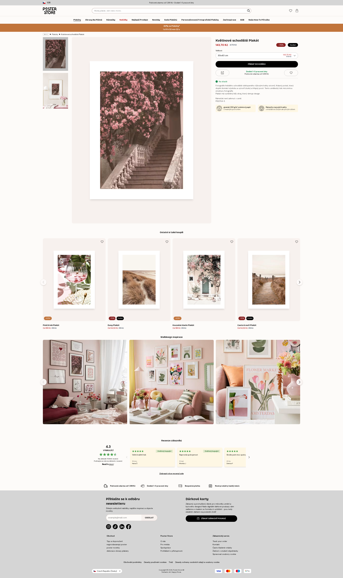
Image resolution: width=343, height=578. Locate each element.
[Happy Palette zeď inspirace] (171, 382)
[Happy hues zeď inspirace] (258, 382)
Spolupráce (166, 547)
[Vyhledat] (248, 10)
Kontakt (216, 544)
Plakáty (55, 34)
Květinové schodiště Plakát (72, 34)
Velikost (219, 50)
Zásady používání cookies (155, 562)
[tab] (290, 10)
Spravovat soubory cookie (224, 554)
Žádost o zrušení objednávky (225, 551)
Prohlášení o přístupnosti (171, 551)
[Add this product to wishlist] (291, 73)
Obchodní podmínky (133, 562)
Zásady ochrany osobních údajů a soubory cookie (197, 562)
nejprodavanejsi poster (117, 544)
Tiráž (171, 562)
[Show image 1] (55, 54)
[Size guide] (222, 73)
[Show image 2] (55, 91)
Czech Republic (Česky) (107, 571)
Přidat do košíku (257, 64)
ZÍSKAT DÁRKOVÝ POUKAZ (213, 518)
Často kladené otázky (222, 547)
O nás (163, 541)
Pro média (165, 544)
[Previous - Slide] (43, 282)
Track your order (220, 541)
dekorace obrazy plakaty (118, 551)
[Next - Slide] (299, 282)
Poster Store (177, 570)
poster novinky (113, 547)
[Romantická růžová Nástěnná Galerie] (85, 382)
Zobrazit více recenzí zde (171, 473)
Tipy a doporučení (115, 541)
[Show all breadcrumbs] (46, 34)
